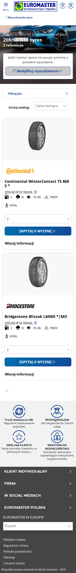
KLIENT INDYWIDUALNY (25, 471)
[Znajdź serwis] (63, 6)
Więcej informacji (19, 243)
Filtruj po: (15, 93)
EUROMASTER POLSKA (24, 507)
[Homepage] (3, 17)
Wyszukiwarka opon (20, 17)
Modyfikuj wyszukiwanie (38, 71)
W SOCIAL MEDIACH (22, 495)
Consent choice (14, 563)
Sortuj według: (19, 107)
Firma (10, 483)
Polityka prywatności (17, 551)
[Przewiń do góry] (65, 564)
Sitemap (9, 557)
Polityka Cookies (14, 540)
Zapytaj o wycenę (35, 231)
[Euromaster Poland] (35, 6)
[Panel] (71, 6)
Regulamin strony (15, 545)
